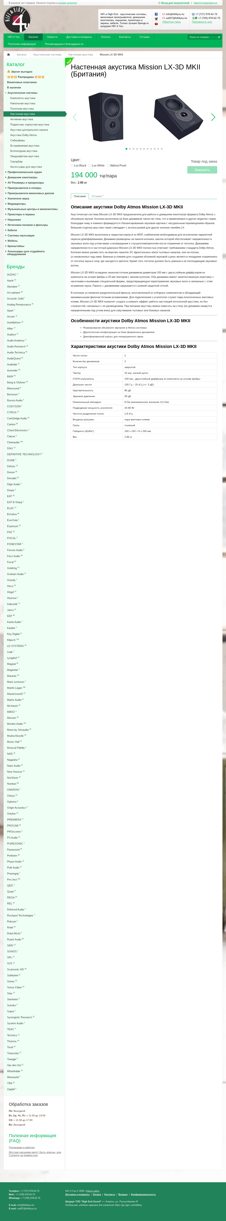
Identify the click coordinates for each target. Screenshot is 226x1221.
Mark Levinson (16, 681)
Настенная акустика (22, 113)
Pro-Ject (13, 879)
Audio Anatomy (16, 340)
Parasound (14, 849)
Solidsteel (13, 975)
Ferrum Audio (15, 550)
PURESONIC (16, 843)
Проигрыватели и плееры (24, 187)
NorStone (13, 777)
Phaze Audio (15, 861)
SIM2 (11, 945)
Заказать (202, 170)
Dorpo (11, 490)
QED (10, 885)
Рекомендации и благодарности (64, 43)
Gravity (12, 580)
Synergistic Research (20, 1017)
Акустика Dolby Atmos (23, 135)
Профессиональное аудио (25, 172)
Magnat (12, 663)
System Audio (16, 1023)
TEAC (11, 1029)
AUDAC (12, 274)
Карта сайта (92, 1191)
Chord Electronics (18, 430)
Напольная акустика (22, 103)
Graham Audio (16, 574)
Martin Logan (16, 687)
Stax (11, 993)
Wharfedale (15, 1071)
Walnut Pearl (118, 165)
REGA (12, 897)
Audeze (12, 334)
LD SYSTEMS (16, 645)
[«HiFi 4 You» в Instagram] (156, 19)
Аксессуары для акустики (26, 166)
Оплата (105, 36)
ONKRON (13, 789)
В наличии (14, 87)
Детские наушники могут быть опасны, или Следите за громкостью (35, 1154)
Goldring (13, 568)
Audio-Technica (17, 352)
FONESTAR (15, 544)
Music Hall (14, 741)
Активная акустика (21, 119)
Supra (11, 1011)
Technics (13, 1035)
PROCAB (14, 825)
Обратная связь (171, 21)
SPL (10, 957)
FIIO (11, 532)
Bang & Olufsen (17, 382)
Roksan (12, 921)
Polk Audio (14, 867)
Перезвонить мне (202, 21)
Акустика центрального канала (29, 129)
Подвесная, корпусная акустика (29, 124)
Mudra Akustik (16, 735)
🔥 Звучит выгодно (19, 71)
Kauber (12, 627)
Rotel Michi (14, 933)
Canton (12, 424)
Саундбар (16, 161)
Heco (11, 586)
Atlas (11, 328)
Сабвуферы (17, 140)
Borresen (13, 394)
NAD (11, 753)
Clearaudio (15, 442)
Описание (80, 196)
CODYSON (14, 406)
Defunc (12, 466)
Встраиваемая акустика (24, 145)
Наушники (14, 219)
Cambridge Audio (18, 418)
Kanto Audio (14, 621)
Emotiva (13, 514)
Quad (11, 891)
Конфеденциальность (143, 1194)
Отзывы (145, 36)
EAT (10, 496)
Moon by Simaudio (19, 729)
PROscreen (14, 831)
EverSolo (13, 520)
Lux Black (80, 165)
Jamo (11, 609)
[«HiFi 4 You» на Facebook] (156, 14)
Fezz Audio (14, 556)
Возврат (123, 1194)
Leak (10, 651)
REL (10, 903)
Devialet (13, 478)
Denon (12, 472)
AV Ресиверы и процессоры (26, 182)
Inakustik (13, 603)
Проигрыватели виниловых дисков (31, 193)
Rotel (11, 927)
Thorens (13, 1041)
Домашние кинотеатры (22, 177)
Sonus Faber (15, 987)
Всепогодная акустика (23, 150)
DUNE (11, 460)
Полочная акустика (22, 108)
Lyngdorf (13, 657)
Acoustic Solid (16, 298)
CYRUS (13, 412)
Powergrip (13, 873)
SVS (11, 963)
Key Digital (14, 633)
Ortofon (12, 813)
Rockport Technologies (21, 915)
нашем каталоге (67, 3)
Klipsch (13, 639)
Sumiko (12, 1005)
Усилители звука (18, 198)
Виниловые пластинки (22, 82)
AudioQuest (15, 358)
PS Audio (13, 837)
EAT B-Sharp (15, 502)
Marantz (13, 675)
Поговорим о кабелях (22, 1147)
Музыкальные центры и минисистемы (33, 209)
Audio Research (17, 346)
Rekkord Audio (16, 909)
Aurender (13, 370)
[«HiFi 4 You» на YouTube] (156, 24)
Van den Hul (15, 1065)
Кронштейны (16, 246)
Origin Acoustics (17, 807)
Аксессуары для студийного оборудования (26, 253)
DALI (11, 448)
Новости (52, 36)
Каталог (33, 36)
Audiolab (13, 364)
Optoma (12, 801)
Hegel (11, 592)
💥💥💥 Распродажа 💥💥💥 (25, 76)
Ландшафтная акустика (24, 156)
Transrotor (14, 1053)
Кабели (12, 230)
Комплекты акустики (22, 98)
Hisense (12, 597)
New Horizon (16, 771)
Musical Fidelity (16, 747)
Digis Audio (14, 484)
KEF (11, 615)
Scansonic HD (16, 969)
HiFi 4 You (14, 36)
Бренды (16, 266)
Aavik (11, 280)
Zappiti (11, 1089)
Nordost (13, 783)
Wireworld (13, 1077)
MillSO (11, 711)
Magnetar (13, 669)
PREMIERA (15, 819)
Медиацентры (17, 203)
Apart (11, 310)
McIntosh (13, 705)
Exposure (14, 526)
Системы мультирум (21, 235)
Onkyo (12, 795)
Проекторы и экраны (21, 214)
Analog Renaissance (20, 304)
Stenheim (13, 999)
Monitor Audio (16, 723)
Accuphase (15, 292)
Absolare (13, 286)
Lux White (98, 165)
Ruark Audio (15, 939)
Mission (13, 717)
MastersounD (16, 693)
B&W (11, 376)
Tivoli (11, 1047)
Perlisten (13, 855)
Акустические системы (22, 92)
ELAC (11, 508)
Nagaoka (13, 759)
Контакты (125, 36)
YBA (11, 1083)
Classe (12, 436)
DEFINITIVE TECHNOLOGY (25, 454)
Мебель (13, 240)
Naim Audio (15, 765)
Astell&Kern (15, 322)
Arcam (12, 316)
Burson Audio (15, 400)
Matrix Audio (15, 699)
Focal (11, 562)
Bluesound (14, 388)
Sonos (12, 981)
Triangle (12, 1059)
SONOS (12, 951)
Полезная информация (22, 43)
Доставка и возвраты (79, 36)
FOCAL (12, 538)
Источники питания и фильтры (28, 224)
